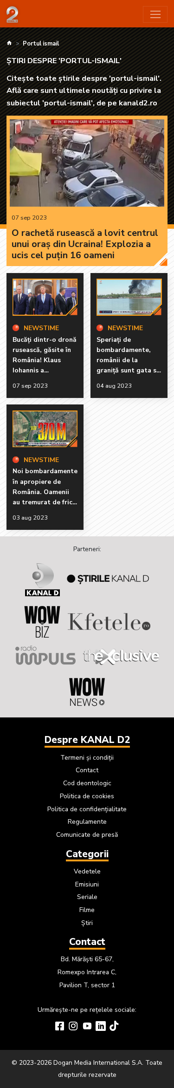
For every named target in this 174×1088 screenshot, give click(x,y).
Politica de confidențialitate (87, 809)
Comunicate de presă (87, 834)
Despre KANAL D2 (87, 739)
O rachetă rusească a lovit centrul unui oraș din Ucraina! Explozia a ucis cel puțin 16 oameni (85, 244)
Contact (87, 770)
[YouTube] (87, 1027)
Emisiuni (87, 884)
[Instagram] (73, 1027)
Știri (87, 923)
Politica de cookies (87, 796)
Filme (87, 910)
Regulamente (87, 821)
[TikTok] (114, 1027)
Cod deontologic (87, 783)
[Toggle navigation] (155, 14)
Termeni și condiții (87, 757)
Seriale (87, 897)
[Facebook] (60, 1027)
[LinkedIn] (101, 1027)
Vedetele (87, 871)
